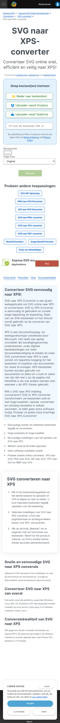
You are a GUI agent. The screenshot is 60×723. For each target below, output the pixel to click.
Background (10, 148)
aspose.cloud (49, 75)
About (29, 721)
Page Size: (9, 156)
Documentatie (47, 277)
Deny (44, 712)
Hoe (33, 277)
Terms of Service (31, 137)
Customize (19, 712)
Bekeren (30, 173)
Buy (47, 263)
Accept (30, 704)
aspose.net (33, 75)
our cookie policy (39, 697)
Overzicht (10, 277)
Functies (23, 277)
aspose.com (22, 75)
